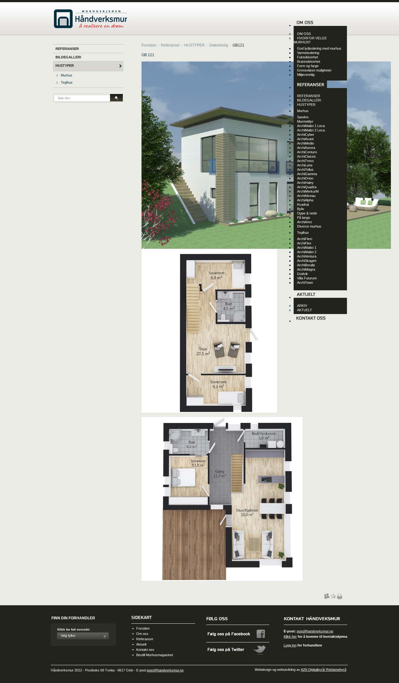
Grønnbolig (218, 45)
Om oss (142, 634)
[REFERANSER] (310, 87)
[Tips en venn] (326, 597)
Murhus (66, 75)
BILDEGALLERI (68, 57)
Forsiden (149, 45)
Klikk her (290, 636)
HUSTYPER (64, 65)
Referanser (170, 45)
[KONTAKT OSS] (311, 321)
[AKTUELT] (306, 297)
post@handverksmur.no (315, 631)
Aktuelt (141, 644)
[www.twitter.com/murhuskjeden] (238, 657)
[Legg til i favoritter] (333, 597)
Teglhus (67, 82)
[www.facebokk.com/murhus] (238, 641)
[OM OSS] (305, 25)
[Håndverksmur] (90, 27)
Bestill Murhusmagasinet (154, 655)
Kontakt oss (145, 649)
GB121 (238, 45)
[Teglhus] (57, 83)
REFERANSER (67, 49)
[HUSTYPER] (120, 66)
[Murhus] (57, 75)
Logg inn (290, 645)
